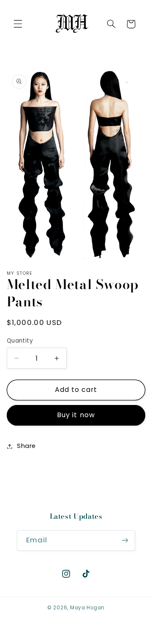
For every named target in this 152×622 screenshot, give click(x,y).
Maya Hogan (87, 607)
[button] (17, 24)
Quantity (20, 341)
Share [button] (26, 446)
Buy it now (76, 415)
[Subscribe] (125, 540)
